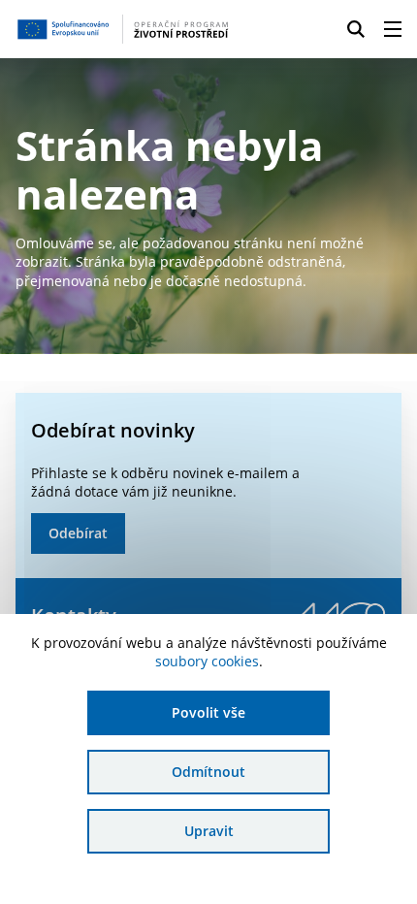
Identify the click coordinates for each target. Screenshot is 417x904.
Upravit (209, 831)
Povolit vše (208, 712)
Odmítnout (208, 771)
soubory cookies (207, 661)
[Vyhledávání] (356, 29)
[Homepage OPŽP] (123, 29)
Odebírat (78, 533)
